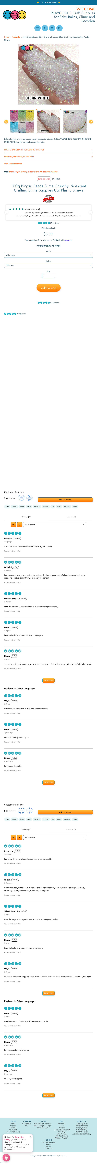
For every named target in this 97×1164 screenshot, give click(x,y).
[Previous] (6, 122)
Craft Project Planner (13, 163)
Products (16, 37)
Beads (22, 506)
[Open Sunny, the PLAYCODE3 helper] (6, 1157)
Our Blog (61, 1132)
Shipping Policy (82, 1123)
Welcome (61, 1123)
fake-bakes (40, 171)
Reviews (62, 1128)
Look (58, 506)
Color (48, 251)
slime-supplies (51, 171)
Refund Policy (81, 1130)
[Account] (45, 28)
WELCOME (86, 9)
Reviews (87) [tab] (26, 517)
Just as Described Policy (81, 1134)
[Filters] (19, 524)
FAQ (26, 1125)
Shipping (67, 506)
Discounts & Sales (13, 1132)
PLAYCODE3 (48, 1156)
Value (75, 506)
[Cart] (52, 28)
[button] (48, 212)
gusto (48, 1146)
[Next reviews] (90, 212)
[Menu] (37, 28)
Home (6, 37)
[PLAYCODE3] (14, 15)
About (61, 1125)
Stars (7, 506)
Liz (53, 506)
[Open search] (13, 524)
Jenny (14, 506)
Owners (45, 506)
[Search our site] (59, 28)
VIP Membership (62, 1136)
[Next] (91, 122)
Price (29, 506)
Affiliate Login (42, 1128)
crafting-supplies (28, 171)
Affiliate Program (61, 1138)
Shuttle (48, 1144)
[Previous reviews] (6, 212)
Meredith (37, 506)
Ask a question (65, 499)
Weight (49, 261)
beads (11, 171)
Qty (48, 271)
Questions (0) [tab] (71, 517)
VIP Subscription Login (42, 1125)
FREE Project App (48, 1142)
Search (13, 1125)
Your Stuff (13, 1130)
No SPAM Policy (82, 1132)
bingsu (17, 171)
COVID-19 (48, 1148)
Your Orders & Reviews (42, 1123)
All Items (13, 1128)
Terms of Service (81, 1125)
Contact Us (26, 1123)
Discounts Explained (62, 1130)
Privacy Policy (81, 1128)
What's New (61, 1134)
